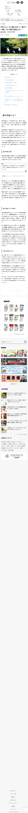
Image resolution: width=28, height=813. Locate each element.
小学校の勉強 (10, 450)
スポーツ (2, 34)
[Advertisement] (14, 476)
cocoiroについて (13, 790)
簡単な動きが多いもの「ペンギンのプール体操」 (14, 91)
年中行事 (3, 441)
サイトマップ (13, 809)
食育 (19, 446)
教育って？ (8, 7)
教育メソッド (15, 444)
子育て (8, 446)
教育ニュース (13, 446)
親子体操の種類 (8, 88)
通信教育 (23, 446)
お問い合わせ (13, 800)
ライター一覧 (13, 793)
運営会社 (13, 797)
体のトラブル (9, 448)
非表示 (15, 74)
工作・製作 (4, 450)
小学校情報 (4, 444)
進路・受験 (10, 14)
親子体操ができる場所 (10, 82)
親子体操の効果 (9, 80)
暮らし (19, 14)
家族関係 (3, 448)
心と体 (8, 10)
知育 (24, 444)
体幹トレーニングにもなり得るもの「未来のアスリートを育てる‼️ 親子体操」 (13, 100)
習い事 (7, 34)
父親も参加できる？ (10, 85)
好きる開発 (18, 10)
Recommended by (17, 334)
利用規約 (13, 806)
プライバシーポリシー (13, 803)
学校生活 (8, 441)
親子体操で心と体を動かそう (11, 105)
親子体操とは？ (8, 77)
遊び (21, 444)
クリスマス (16, 448)
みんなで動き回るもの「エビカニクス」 (13, 95)
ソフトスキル (19, 441)
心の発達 (9, 444)
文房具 (21, 448)
